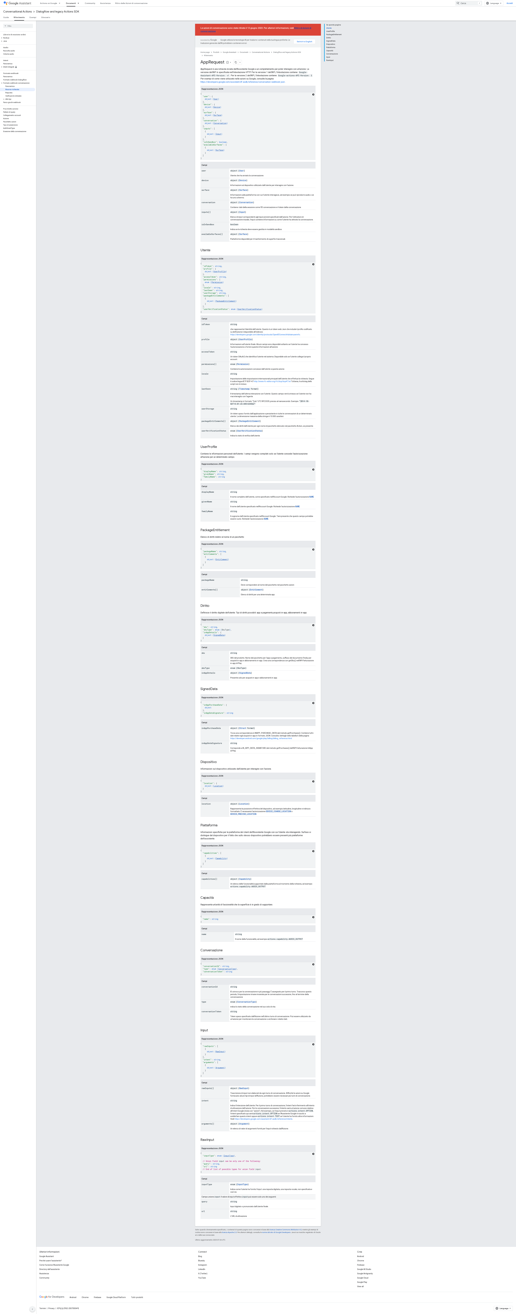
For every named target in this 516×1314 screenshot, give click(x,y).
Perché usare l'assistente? (50, 1261)
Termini (42, 1308)
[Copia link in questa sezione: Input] (210, 1030)
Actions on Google (48, 3)
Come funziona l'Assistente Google (54, 1265)
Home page (205, 52)
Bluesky (201, 1261)
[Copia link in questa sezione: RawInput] (217, 1140)
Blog (200, 1256)
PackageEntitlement (225, 301)
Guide (6, 17)
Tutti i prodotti (137, 1297)
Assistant (25, 3)
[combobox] (468, 3)
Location (218, 786)
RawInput (220, 1051)
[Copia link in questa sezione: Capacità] (216, 898)
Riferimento (19, 17)
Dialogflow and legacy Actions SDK (57, 11)
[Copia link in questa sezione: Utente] (213, 250)
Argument (220, 1067)
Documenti (71, 3)
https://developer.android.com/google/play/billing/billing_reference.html (261, 738)
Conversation (220, 123)
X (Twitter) (202, 1273)
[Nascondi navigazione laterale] (32, 1309)
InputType (229, 1155)
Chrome (360, 1261)
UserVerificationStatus (249, 309)
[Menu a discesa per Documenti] (79, 3)
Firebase (360, 1265)
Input (218, 134)
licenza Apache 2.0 (229, 1232)
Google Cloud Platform (116, 1297)
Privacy (51, 1308)
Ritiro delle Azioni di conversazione (131, 3)
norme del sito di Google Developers (276, 1232)
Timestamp (244, 389)
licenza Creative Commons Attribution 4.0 (286, 1230)
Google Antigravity (365, 1273)
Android (360, 1256)
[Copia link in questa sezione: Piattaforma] (220, 825)
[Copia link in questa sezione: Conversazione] (225, 950)
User (216, 99)
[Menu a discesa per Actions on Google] (60, 3)
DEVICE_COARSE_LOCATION (278, 811)
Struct (242, 728)
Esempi (33, 17)
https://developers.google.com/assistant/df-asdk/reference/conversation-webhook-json (242, 82)
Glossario (45, 17)
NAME (311, 496)
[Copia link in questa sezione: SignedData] (220, 689)
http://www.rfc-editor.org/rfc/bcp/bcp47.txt (272, 381)
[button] (17, 38)
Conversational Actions (17, 11)
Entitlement (222, 559)
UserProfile (220, 271)
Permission (217, 282)
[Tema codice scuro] (313, 94)
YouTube (202, 1278)
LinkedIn (201, 1269)
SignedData (219, 635)
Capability (221, 858)
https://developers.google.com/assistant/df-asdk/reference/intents (263, 1119)
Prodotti (216, 52)
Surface (217, 115)
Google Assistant (229, 52)
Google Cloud (362, 1278)
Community (90, 3)
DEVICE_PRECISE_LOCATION (243, 814)
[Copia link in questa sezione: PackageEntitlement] (232, 530)
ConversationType (227, 969)
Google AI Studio (364, 1269)
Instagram (202, 1265)
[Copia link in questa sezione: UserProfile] (219, 447)
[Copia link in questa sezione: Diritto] (212, 606)
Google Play (362, 1282)
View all (360, 1286)
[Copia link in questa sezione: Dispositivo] (219, 762)
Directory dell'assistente (49, 1269)
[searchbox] (18, 26)
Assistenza (105, 3)
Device (217, 107)
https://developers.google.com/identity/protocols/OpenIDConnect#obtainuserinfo (265, 335)
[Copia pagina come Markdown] (235, 62)
